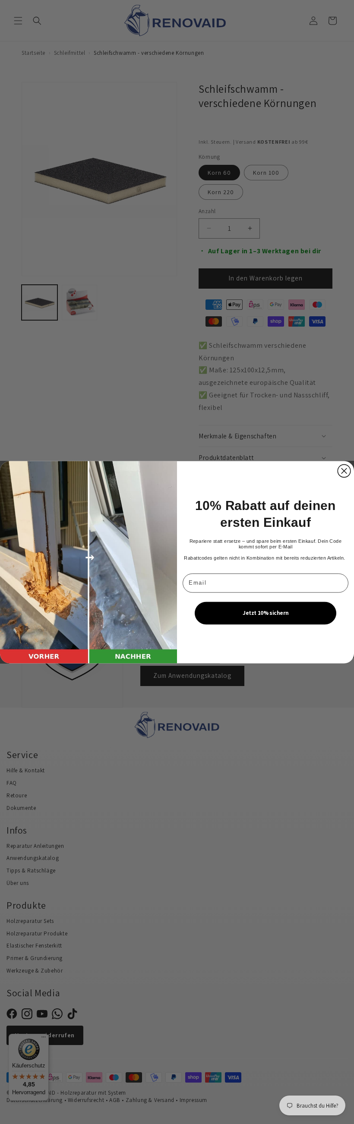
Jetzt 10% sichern (265, 612)
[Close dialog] (344, 470)
